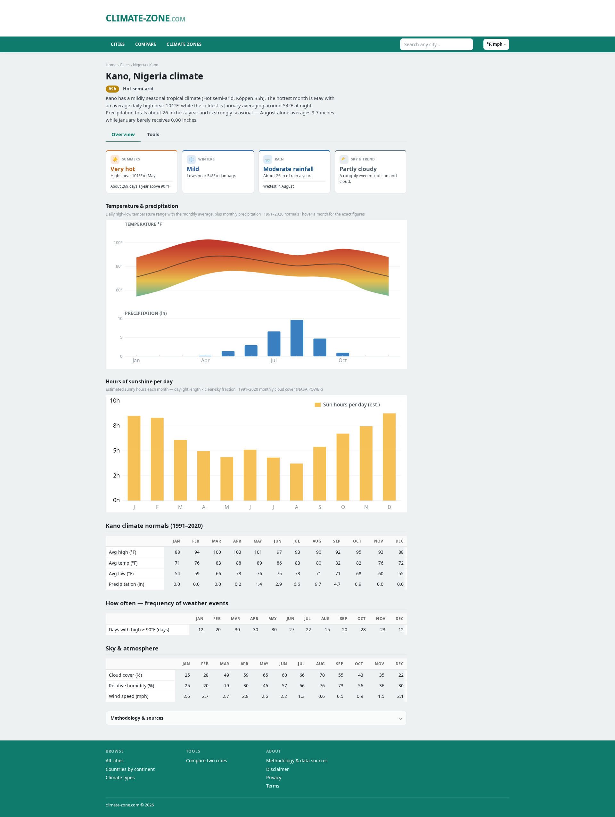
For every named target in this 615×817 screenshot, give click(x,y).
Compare (146, 44)
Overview (123, 134)
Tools (153, 134)
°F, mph (496, 44)
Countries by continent (130, 769)
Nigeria (139, 65)
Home (111, 65)
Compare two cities (206, 760)
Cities (118, 44)
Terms (272, 786)
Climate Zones (184, 44)
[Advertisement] (354, 18)
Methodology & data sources (297, 760)
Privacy (273, 777)
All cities (115, 760)
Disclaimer (277, 769)
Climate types (120, 777)
